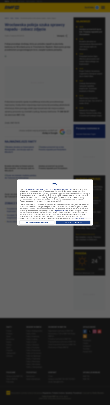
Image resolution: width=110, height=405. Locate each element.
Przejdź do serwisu (73, 222)
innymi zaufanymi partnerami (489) (61, 189)
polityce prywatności (60, 210)
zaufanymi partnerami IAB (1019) (36, 189)
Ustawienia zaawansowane (37, 222)
